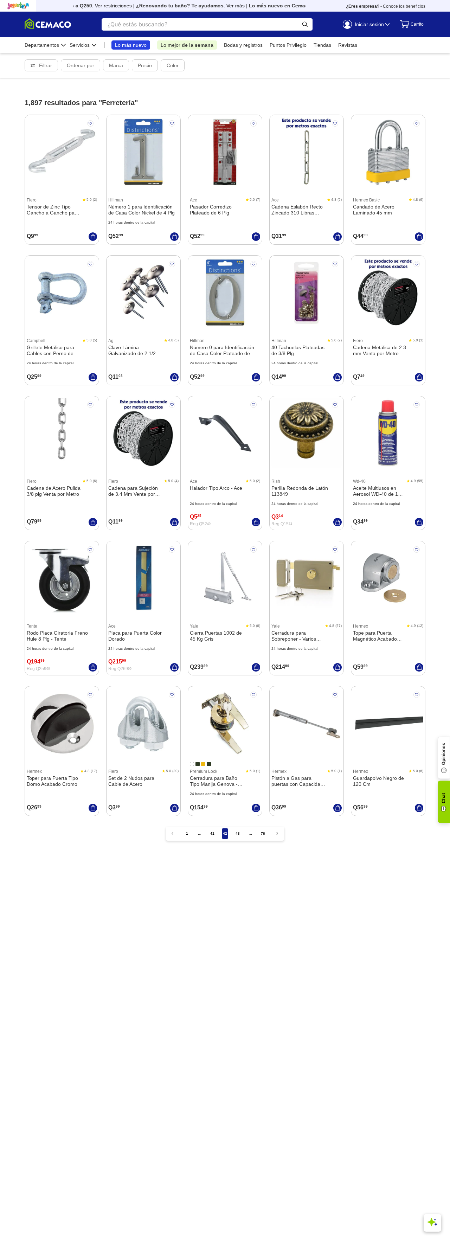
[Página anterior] (172, 833)
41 (212, 833)
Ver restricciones (104, 5)
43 (238, 833)
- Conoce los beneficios (385, 6)
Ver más (226, 5)
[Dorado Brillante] (192, 764)
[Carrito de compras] (409, 24)
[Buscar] (305, 24)
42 (225, 833)
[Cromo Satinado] (209, 764)
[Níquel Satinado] (197, 764)
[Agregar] (93, 236)
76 (263, 833)
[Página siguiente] (277, 833)
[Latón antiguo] (203, 764)
